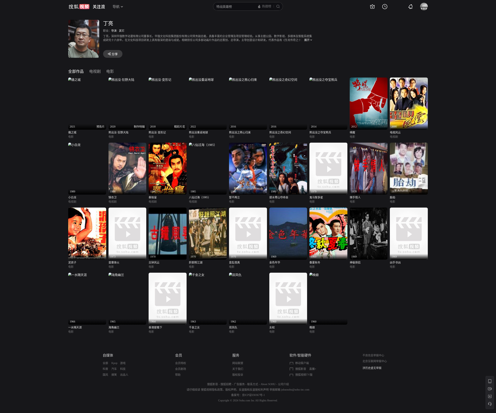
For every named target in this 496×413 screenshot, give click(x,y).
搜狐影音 (300, 368)
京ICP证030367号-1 (253, 395)
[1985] (203, 145)
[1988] (127, 145)
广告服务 (239, 384)
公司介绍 (283, 384)
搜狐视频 (79, 6)
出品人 (124, 374)
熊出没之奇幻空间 (280, 132)
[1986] (168, 145)
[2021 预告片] (74, 79)
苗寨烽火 (113, 262)
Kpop (114, 363)
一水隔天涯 (75, 327)
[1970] (168, 209)
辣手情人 (355, 197)
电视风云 (395, 132)
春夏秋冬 (314, 262)
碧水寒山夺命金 (278, 197)
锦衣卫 (112, 197)
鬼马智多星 (316, 197)
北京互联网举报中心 (375, 361)
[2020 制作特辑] (121, 79)
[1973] (127, 209)
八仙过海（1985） (200, 197)
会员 (178, 355)
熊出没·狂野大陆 (118, 132)
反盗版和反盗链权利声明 (254, 389)
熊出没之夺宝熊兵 (320, 132)
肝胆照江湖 (195, 262)
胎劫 (392, 197)
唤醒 (352, 132)
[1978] (369, 145)
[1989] (74, 145)
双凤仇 (233, 327)
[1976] (87, 209)
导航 (116, 7)
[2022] (201, 79)
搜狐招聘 (225, 384)
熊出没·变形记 (157, 132)
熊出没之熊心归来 (240, 132)
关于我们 (237, 368)
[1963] (196, 275)
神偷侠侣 (355, 262)
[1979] (328, 145)
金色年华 (274, 262)
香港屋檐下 (155, 327)
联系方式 (252, 384)
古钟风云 (154, 262)
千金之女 (194, 327)
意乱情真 (234, 262)
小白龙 (72, 197)
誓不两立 (234, 197)
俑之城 (72, 132)
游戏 (123, 363)
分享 (115, 54)
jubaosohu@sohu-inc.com (295, 389)
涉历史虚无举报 (372, 367)
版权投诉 (237, 374)
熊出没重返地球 (198, 132)
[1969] (288, 209)
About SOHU (268, 384)
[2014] (323, 79)
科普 (105, 368)
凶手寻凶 (395, 262)
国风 (105, 374)
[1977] (409, 145)
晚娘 (312, 327)
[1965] (116, 275)
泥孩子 (72, 262)
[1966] (77, 275)
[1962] (235, 275)
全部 (105, 363)
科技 (123, 368)
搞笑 (114, 374)
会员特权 (180, 363)
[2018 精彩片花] (160, 79)
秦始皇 (153, 197)
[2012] (369, 79)
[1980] (248, 145)
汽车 (114, 368)
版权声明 (230, 389)
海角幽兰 (113, 327)
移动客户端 (302, 363)
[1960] (288, 275)
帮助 (178, 374)
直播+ (312, 368)
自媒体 (108, 355)
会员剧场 (180, 368)
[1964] (168, 275)
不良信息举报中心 (373, 355)
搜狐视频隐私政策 (212, 389)
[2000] (409, 79)
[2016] (243, 79)
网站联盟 (237, 363)
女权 (272, 327)
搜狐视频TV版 (304, 374)
